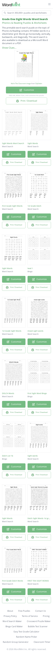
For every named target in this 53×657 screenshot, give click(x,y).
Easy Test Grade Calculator (26, 631)
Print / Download (28, 100)
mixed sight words (35, 331)
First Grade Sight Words (12, 206)
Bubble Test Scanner (38, 626)
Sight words (33, 456)
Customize (28, 89)
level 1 (30, 268)
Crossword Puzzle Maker (39, 621)
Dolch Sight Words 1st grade (40, 518)
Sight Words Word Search (13, 143)
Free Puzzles (24, 610)
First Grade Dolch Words (12, 581)
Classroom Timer (42, 642)
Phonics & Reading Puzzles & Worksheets (24, 22)
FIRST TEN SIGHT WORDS (38, 581)
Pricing (46, 616)
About (10, 610)
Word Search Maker (12, 621)
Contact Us (40, 610)
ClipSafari (38, 83)
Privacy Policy (10, 616)
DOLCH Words (8, 393)
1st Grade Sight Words (11, 331)
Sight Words (33, 143)
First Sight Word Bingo (37, 393)
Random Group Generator (16, 642)
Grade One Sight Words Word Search (25, 19)
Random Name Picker (26, 636)
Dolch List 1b (7, 456)
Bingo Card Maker (14, 626)
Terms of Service (30, 616)
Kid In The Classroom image (21, 84)
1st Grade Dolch (34, 206)
